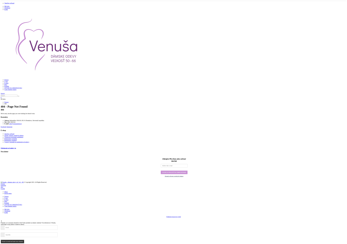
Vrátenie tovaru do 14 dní (173, 217)
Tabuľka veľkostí (9, 3)
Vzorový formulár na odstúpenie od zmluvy (16, 142)
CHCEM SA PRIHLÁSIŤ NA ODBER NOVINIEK (174, 172)
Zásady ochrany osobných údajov (14, 135)
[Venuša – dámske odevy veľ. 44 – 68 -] (47, 77)
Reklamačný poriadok (10, 139)
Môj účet (6, 6)
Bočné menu (8, 193)
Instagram (9, 127)
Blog (5, 84)
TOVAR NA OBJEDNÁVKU (13, 88)
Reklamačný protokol (10, 140)
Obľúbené (7, 8)
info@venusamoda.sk (15, 124)
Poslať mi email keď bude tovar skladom (12, 241)
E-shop (6, 83)
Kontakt (6, 86)
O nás (6, 81)
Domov (6, 80)
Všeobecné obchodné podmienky (13, 137)
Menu (6, 192)
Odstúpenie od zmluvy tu (8, 148)
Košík (6, 9)
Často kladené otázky (10, 89)
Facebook (3, 127)
